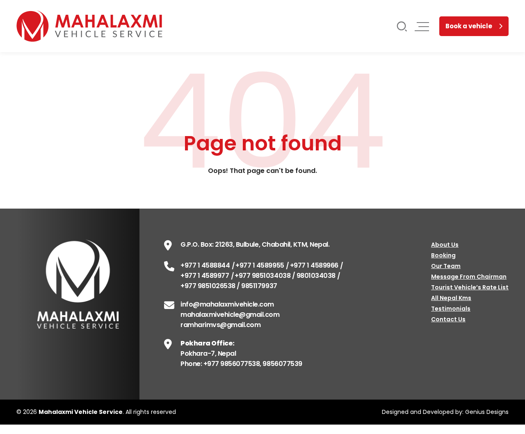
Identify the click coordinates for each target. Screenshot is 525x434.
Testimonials (450, 308)
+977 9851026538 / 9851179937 (228, 286)
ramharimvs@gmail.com (220, 324)
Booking (443, 255)
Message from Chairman (469, 277)
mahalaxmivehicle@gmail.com (230, 314)
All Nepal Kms (451, 298)
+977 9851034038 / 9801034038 (285, 275)
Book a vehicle (468, 26)
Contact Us (448, 319)
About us (445, 245)
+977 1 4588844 (205, 265)
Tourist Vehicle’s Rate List (470, 287)
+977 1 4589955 (259, 265)
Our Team (446, 266)
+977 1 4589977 (204, 275)
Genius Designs (487, 412)
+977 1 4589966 (314, 265)
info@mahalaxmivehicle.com (227, 304)
